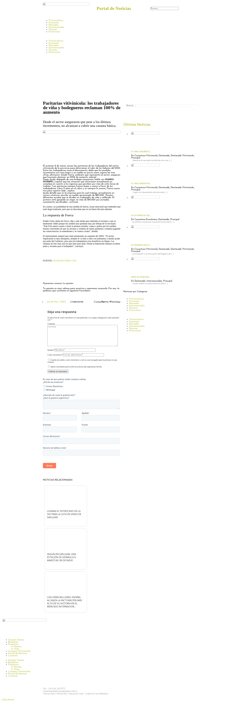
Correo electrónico (55, 355)
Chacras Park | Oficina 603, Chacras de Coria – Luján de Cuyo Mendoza (75, 693)
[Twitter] (62, 275)
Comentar (51, 324)
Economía (54, 23)
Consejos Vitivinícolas (19, 651)
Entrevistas (54, 32)
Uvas (16, 649)
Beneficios (13, 642)
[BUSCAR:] (162, 106)
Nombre (51, 350)
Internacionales (56, 27)
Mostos (17, 647)
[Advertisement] (122, 78)
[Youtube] (158, 688)
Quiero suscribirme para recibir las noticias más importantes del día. (76, 367)
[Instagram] (54, 275)
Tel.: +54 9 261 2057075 (54, 688)
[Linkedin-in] (69, 275)
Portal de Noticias (17, 653)
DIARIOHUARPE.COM (64, 260)
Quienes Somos (16, 640)
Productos (13, 644)
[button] (175, 6)
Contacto (13, 656)
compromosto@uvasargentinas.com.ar (60, 691)
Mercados (53, 25)
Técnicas (53, 29)
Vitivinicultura (56, 20)
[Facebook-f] (46, 275)
